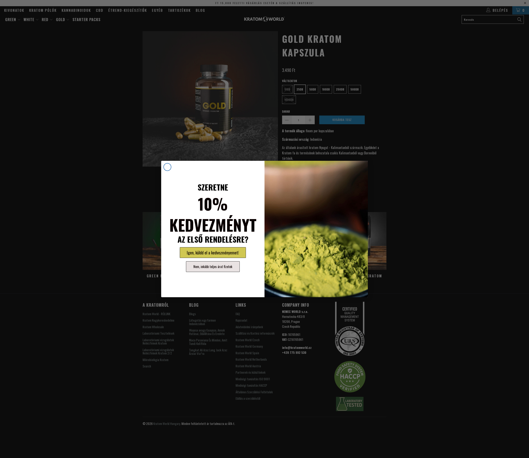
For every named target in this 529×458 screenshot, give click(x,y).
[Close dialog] (167, 167)
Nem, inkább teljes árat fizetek (212, 266)
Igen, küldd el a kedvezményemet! (213, 252)
